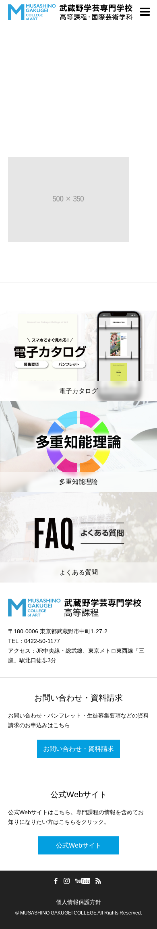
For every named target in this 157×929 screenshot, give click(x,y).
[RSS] (99, 881)
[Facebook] (56, 881)
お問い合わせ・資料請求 (78, 748)
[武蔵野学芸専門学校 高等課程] (70, 12)
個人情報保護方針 (78, 902)
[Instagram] (67, 881)
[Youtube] (83, 881)
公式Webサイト (78, 845)
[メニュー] (145, 12)
